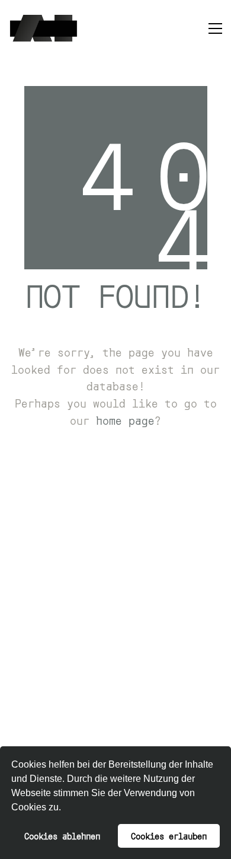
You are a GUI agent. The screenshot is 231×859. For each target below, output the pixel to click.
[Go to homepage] (43, 28)
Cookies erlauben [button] (169, 835)
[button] (65, 808)
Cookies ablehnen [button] (62, 835)
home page (125, 420)
